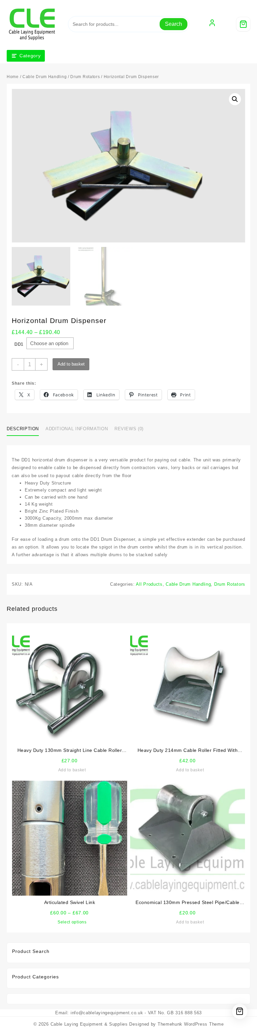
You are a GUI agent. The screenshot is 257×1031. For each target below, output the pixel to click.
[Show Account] (212, 24)
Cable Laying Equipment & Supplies (89, 1024)
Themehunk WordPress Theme (191, 1024)
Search (173, 24)
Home (13, 76)
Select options (72, 922)
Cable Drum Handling (44, 76)
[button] (235, 99)
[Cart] (243, 24)
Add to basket (71, 364)
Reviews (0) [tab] (129, 428)
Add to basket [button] (72, 770)
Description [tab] (23, 428)
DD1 (18, 344)
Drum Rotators (85, 76)
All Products (149, 584)
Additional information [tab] (77, 428)
